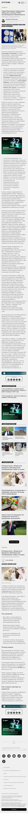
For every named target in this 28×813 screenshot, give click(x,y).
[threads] (24, 756)
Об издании (7, 767)
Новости (4, 7)
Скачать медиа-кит (8, 785)
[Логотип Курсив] (6, 2)
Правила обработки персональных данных (15, 776)
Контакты (6, 779)
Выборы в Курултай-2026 (10, 788)
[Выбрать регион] (19, 3)
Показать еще (14, 542)
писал (14, 673)
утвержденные (6, 591)
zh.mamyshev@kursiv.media (11, 21)
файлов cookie (21, 806)
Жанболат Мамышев (12, 19)
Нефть (20, 24)
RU (22, 2)
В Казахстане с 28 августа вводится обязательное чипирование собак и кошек (13, 467)
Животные (4, 564)
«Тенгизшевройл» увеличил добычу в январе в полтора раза (14, 396)
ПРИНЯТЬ (14, 809)
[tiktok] (19, 756)
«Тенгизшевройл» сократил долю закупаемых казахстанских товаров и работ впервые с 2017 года (14, 390)
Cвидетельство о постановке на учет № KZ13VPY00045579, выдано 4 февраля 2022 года (12, 800)
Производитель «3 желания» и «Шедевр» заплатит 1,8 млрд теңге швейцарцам (14, 492)
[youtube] (14, 756)
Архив (5, 773)
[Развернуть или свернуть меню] (25, 3)
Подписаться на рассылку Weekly (11, 747)
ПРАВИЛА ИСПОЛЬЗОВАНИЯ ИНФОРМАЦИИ (14, 782)
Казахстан (15, 24)
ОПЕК (24, 24)
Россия (3, 26)
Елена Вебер (9, 560)
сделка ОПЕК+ (9, 26)
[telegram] (9, 756)
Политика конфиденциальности (12, 770)
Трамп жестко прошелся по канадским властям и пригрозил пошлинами (13, 516)
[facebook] (3, 761)
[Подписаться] (25, 749)
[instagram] (3, 756)
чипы (15, 564)
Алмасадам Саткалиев (7, 24)
